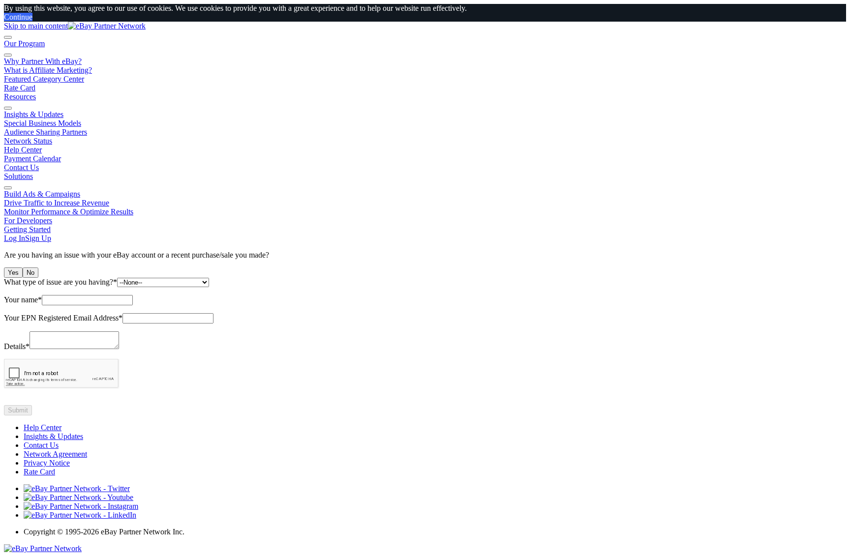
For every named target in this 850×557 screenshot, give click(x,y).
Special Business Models (42, 123)
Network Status (28, 141)
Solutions (18, 176)
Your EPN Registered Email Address (63, 318)
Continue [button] (18, 17)
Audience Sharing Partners (45, 132)
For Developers (28, 220)
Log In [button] (14, 238)
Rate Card (19, 88)
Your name (23, 299)
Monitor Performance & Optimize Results (68, 211)
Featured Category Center (44, 79)
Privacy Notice (47, 463)
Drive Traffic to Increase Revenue (56, 203)
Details (17, 346)
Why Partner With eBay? (43, 61)
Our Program (24, 43)
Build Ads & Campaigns (42, 194)
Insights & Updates (33, 114)
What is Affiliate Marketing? (48, 70)
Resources (20, 96)
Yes (13, 272)
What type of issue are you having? (60, 282)
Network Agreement (55, 454)
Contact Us (21, 167)
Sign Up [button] (38, 238)
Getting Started (27, 229)
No (30, 272)
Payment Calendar (32, 158)
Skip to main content (36, 26)
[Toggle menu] (8, 37)
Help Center (23, 150)
